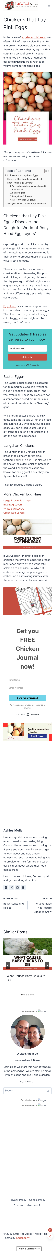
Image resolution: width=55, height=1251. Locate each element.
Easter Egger (18, 193)
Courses (18, 1205)
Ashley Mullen (13, 830)
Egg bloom (9, 306)
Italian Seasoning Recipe (13, 903)
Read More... (27, 1081)
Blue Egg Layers (12, 504)
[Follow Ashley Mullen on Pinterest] (23, 887)
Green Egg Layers (14, 512)
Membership (34, 1205)
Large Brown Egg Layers (18, 500)
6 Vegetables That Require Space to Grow (43, 905)
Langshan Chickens (22, 196)
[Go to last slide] (8, 965)
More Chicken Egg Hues (24, 200)
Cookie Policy (37, 1199)
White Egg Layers (13, 508)
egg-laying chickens (34, 37)
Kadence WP (23, 1237)
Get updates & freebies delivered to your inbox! (29, 188)
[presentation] (27, 954)
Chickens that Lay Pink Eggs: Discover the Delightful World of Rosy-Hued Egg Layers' (24, 179)
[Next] (47, 965)
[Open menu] (49, 5)
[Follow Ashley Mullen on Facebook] (5, 887)
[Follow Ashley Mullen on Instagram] (17, 887)
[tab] (22, 994)
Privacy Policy (18, 1199)
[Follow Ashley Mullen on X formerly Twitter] (11, 887)
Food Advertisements (28, 1011)
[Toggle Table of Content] (45, 171)
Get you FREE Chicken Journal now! (27, 203)
